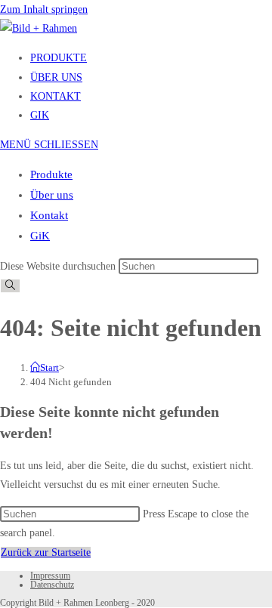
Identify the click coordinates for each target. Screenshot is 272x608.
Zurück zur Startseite (46, 552)
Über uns (51, 195)
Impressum (50, 575)
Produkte (51, 174)
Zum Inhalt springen (44, 9)
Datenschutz (52, 584)
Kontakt (49, 215)
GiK (40, 236)
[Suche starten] (10, 286)
